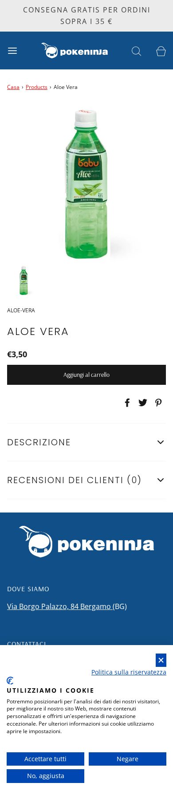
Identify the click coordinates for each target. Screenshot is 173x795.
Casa (13, 87)
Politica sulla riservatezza (128, 672)
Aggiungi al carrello (86, 375)
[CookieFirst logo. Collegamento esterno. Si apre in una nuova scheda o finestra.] (10, 681)
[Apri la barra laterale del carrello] (161, 50)
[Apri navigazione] (12, 50)
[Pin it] (157, 402)
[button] (23, 280)
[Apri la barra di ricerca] (136, 50)
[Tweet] (141, 402)
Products (36, 87)
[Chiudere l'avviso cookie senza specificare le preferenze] (161, 660)
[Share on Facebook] (126, 402)
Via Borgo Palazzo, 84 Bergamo (60, 606)
